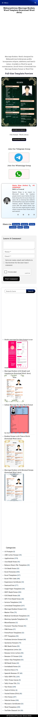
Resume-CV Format (11, 656)
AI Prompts (8, 551)
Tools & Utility (9, 690)
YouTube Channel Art (12, 710)
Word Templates (10, 707)
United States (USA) (11, 693)
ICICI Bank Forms (10, 595)
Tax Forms (8, 687)
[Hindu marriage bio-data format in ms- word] (18, 368)
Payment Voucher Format (13, 626)
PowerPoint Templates (12, 633)
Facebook (24, 224)
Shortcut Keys (9, 670)
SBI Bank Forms (10, 663)
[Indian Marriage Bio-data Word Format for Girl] (19, 433)
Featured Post (9, 585)
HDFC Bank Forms (11, 592)
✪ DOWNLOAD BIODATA (19, 130)
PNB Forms (8, 629)
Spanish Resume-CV (11, 673)
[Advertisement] (19, 36)
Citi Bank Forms (10, 568)
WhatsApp (16, 224)
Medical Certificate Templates (15, 616)
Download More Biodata (19, 139)
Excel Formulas (10, 572)
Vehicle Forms (9, 700)
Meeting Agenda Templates (14, 619)
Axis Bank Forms (10, 562)
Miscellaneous (9, 622)
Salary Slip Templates (12, 660)
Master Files (9, 612)
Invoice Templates (11, 602)
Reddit (20, 227)
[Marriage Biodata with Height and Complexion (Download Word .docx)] (14, 401)
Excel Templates (10, 575)
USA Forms (8, 697)
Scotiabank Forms (11, 666)
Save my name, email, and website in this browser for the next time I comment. (19, 262)
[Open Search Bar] (35, 2)
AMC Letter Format (11, 555)
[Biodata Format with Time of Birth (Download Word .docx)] (14, 467)
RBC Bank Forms (10, 646)
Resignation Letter (11, 649)
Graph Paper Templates (13, 589)
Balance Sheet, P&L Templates (15, 565)
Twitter (31, 224)
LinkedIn (13, 227)
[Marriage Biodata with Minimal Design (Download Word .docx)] (14, 500)
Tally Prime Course (11, 680)
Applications (9, 558)
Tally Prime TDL (10, 683)
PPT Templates (10, 636)
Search (30, 291)
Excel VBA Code (10, 579)
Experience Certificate (12, 582)
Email (26, 227)
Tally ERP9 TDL (10, 677)
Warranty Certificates (12, 704)
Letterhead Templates (12, 606)
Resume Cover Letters (12, 653)
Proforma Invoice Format (13, 639)
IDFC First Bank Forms (12, 599)
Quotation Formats (11, 643)
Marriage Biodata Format (13, 609)
